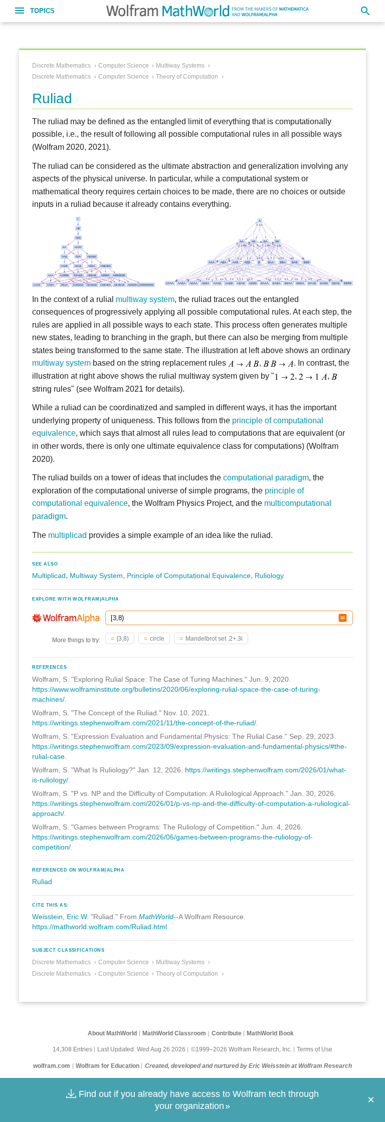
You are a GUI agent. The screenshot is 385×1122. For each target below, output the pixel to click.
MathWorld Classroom (174, 1033)
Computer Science (123, 65)
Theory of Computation (187, 76)
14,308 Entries (72, 1049)
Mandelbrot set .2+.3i (214, 638)
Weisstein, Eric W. (60, 917)
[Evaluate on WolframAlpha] (342, 618)
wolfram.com (51, 1065)
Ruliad (42, 882)
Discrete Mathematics (61, 65)
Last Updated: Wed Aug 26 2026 (141, 1049)
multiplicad (67, 535)
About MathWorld (112, 1033)
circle (157, 638)
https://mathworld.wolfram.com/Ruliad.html (99, 927)
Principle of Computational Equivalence (189, 576)
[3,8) (123, 638)
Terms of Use (314, 1049)
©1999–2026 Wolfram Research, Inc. (241, 1049)
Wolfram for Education (107, 1065)
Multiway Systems (180, 65)
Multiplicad (49, 576)
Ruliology (269, 576)
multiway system (145, 299)
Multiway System (96, 576)
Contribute (227, 1033)
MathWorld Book (270, 1033)
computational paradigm (266, 477)
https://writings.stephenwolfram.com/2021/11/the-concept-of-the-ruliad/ (144, 723)
